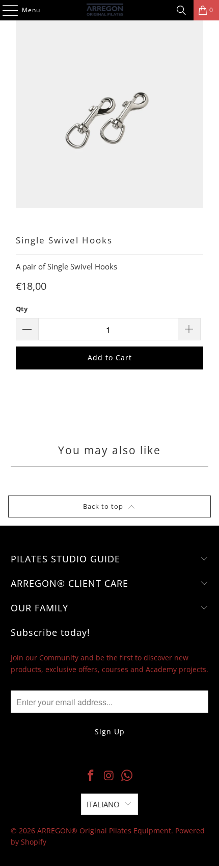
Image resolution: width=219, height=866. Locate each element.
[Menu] (5, 10)
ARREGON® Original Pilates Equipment (104, 830)
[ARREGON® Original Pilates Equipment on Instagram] (109, 776)
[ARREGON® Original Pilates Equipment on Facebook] (90, 776)
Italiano (103, 804)
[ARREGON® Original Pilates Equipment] (110, 10)
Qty (22, 308)
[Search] (181, 10)
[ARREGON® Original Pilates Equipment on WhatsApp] (127, 776)
